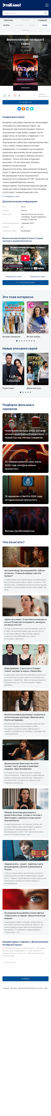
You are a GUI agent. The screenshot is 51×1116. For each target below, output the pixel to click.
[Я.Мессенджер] (32, 109)
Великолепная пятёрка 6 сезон (30, 988)
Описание (8, 20)
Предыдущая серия (13, 276)
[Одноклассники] (23, 109)
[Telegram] (27, 109)
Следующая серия (37, 276)
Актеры (6, 25)
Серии (46, 988)
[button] (16, 340)
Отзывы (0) (42, 20)
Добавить (43, 95)
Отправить (25, 979)
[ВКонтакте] (19, 109)
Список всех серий (26, 282)
